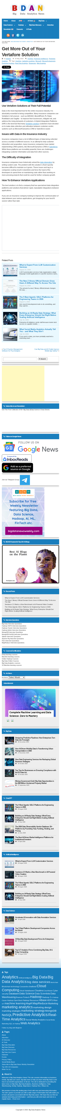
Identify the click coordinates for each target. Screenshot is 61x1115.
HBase (43, 1000)
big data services (38, 981)
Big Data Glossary (34, 25)
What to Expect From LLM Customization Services (22, 598)
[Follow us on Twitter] (18, 35)
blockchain (54, 982)
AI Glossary (6, 1040)
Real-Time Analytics (21, 63)
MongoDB (50, 1010)
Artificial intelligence (25, 978)
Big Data (40, 21)
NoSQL (7, 1015)
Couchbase (48, 991)
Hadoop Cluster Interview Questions (14, 628)
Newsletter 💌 (8, 29)
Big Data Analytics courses (11, 663)
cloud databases (27, 991)
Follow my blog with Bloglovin (12, 1028)
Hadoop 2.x (47, 997)
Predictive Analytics (8, 63)
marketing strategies (11, 1011)
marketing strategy (33, 1010)
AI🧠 (19, 21)
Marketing (53, 1003)
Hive (55, 1000)
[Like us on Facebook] (13, 35)
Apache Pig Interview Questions (13, 638)
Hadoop (20, 25)
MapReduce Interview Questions (13, 643)
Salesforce (53, 147)
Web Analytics (41, 63)
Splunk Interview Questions (11, 636)
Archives (5, 677)
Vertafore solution (32, 124)
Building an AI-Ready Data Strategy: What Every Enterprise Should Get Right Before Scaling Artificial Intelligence (37, 315)
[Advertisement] (23, 383)
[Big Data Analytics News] (30, 15)
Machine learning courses (11, 657)
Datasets (20, 29)
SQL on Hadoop (14, 1023)
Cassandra (24, 986)
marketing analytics (28, 61)
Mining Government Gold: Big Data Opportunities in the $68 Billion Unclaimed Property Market (34, 782)
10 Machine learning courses (12, 665)
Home (6, 21)
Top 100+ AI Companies (10, 1067)
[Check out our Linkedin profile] (23, 35)
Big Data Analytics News (18, 41)
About (13, 21)
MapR (29, 1003)
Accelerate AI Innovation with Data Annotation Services (35, 917)
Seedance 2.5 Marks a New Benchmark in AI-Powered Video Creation (29, 604)
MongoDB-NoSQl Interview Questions (15, 634)
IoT (3, 1004)
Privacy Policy (7, 1059)
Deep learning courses (9, 654)
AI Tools (28, 29)
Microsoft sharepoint (48, 61)
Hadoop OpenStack (14, 1000)
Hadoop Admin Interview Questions (14, 630)
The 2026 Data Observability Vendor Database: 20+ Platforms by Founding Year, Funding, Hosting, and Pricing (34, 829)
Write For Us (6, 1069)
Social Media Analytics (36, 1020)
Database (14, 993)
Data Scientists (42, 993)
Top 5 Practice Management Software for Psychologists (12, 350)
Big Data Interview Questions (12, 624)
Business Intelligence (41, 58)
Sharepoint (32, 63)
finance (19, 997)
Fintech (26, 997)
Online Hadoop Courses (10, 659)
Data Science (7, 25)
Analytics (30, 41)
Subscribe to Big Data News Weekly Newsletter (18, 1064)
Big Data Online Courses (10, 661)
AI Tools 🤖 (31, 21)
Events (4, 1057)
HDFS (50, 1000)
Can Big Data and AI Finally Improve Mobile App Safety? (46, 350)
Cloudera (39, 990)
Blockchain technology (10, 987)
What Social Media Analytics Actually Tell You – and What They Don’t (37, 330)
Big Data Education (8, 1045)
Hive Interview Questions (10, 641)
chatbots (32, 986)
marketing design (42, 1007)
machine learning (15, 1003)
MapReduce (40, 1003)
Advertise (50, 25)
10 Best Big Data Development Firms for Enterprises (34, 939)
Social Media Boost (8, 1062)
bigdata (8, 58)
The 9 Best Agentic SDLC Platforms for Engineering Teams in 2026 (36, 298)
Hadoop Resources (30, 1000)
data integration (46, 162)
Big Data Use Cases (9, 1052)
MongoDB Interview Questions (12, 632)
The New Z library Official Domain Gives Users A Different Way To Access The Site (37, 282)
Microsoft (38, 61)
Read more (16, 1099)
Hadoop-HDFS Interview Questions (14, 626)
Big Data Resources (9, 1050)
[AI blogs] (30, 583)
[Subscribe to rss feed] (8, 35)
